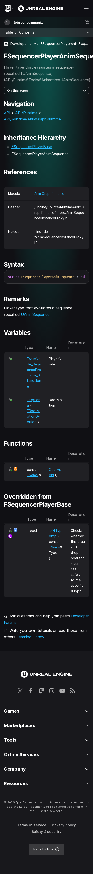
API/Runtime (26, 112)
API (7, 112)
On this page (17, 90)
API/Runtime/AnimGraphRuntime (32, 119)
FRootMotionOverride (33, 416)
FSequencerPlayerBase (31, 146)
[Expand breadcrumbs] (34, 43)
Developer (19, 44)
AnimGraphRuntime (49, 194)
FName (32, 475)
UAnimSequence (35, 314)
